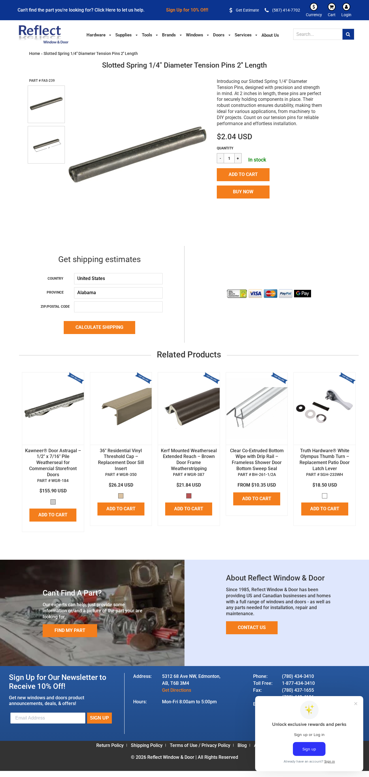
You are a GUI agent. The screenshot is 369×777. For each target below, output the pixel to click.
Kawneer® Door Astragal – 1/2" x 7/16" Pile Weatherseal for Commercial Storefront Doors (53, 462)
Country (55, 279)
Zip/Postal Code (55, 307)
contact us (252, 627)
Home (34, 53)
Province (55, 292)
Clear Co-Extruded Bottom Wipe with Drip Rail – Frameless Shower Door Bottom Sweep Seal (257, 459)
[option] (137, 157)
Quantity (225, 148)
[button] (243, 174)
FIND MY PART (69, 630)
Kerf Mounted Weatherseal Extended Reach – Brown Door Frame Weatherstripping (189, 459)
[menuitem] (99, 34)
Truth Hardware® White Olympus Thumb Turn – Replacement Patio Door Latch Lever (325, 459)
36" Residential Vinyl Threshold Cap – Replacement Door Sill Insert (121, 459)
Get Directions (176, 690)
